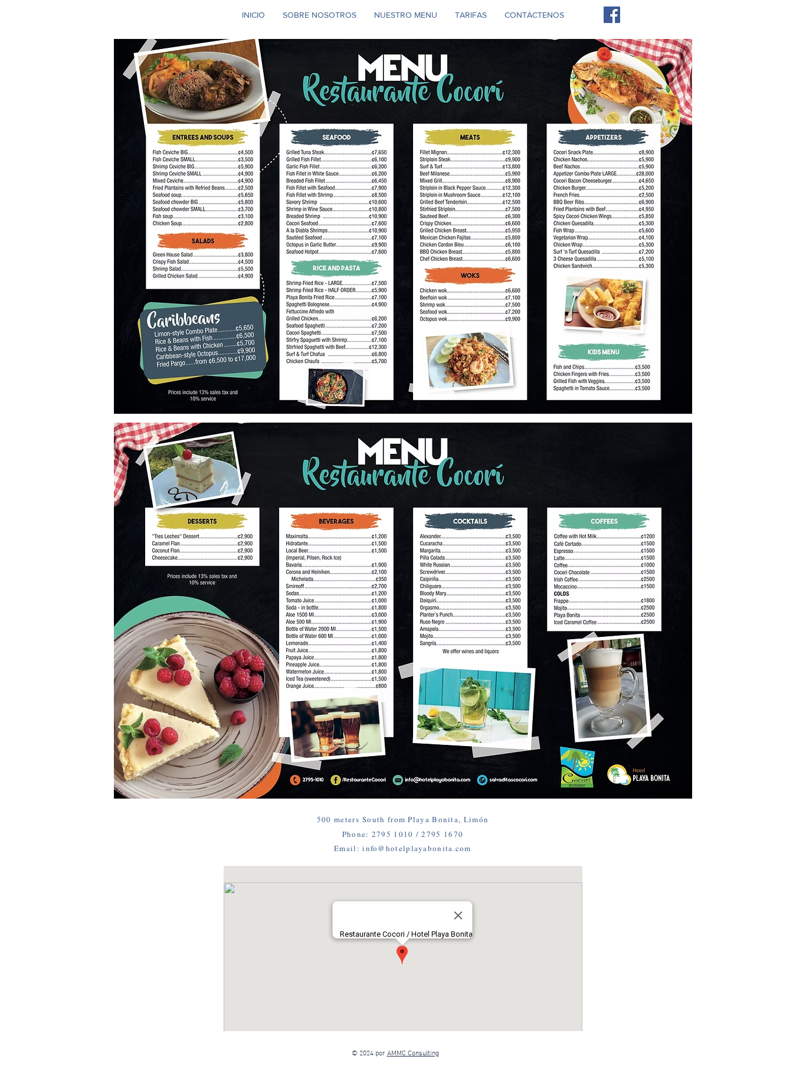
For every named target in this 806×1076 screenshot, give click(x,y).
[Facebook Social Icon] (612, 14)
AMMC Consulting (413, 1053)
